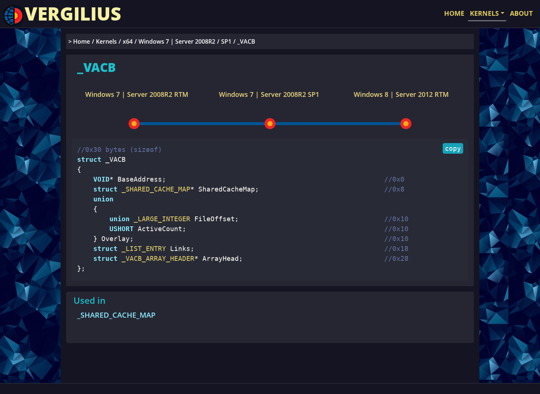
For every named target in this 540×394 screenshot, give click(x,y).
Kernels (106, 41)
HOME (454, 13)
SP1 (226, 41)
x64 (128, 41)
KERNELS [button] (484, 13)
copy (453, 148)
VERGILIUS (73, 13)
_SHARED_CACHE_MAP (116, 315)
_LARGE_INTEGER (160, 219)
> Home (79, 41)
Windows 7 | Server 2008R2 (176, 41)
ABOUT (521, 13)
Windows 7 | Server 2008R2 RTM (136, 94)
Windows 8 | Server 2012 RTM (401, 94)
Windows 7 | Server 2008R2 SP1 (269, 94)
